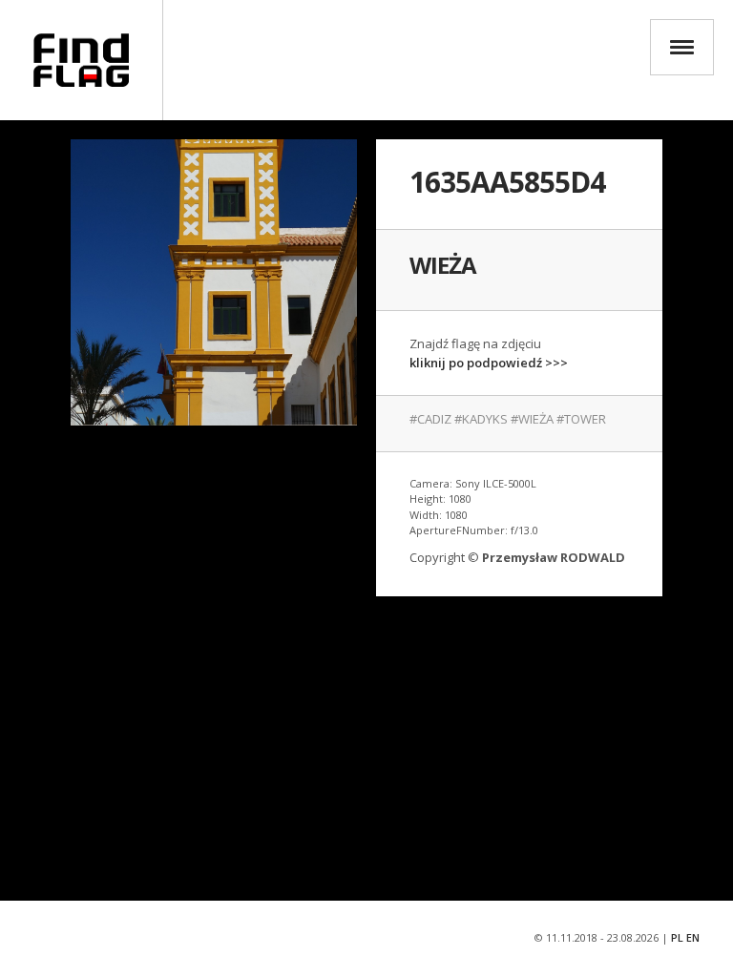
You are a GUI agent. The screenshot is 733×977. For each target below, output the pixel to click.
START (81, 60)
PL (677, 937)
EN (693, 937)
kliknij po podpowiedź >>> (488, 362)
